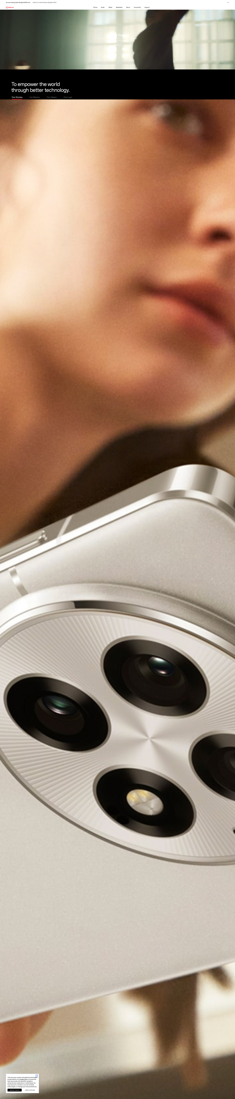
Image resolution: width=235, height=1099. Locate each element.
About (128, 7)
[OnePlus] (10, 7)
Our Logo (68, 97)
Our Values (52, 97)
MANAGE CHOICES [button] (14, 1090)
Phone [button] (95, 7)
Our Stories (17, 97)
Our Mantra (34, 97)
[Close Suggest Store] (228, 2)
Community (137, 7)
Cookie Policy (23, 1079)
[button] (36, 1076)
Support (147, 7)
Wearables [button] (119, 7)
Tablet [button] (110, 7)
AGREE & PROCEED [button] (30, 1090)
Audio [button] (103, 7)
